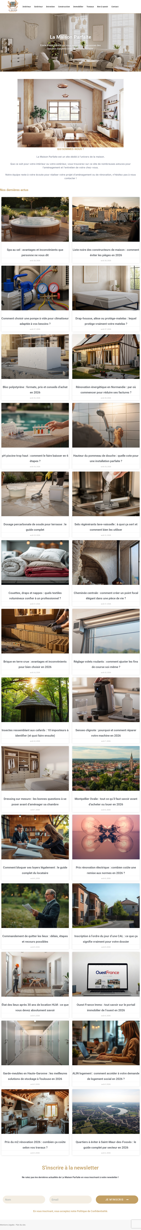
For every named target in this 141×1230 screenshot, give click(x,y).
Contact (115, 6)
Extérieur (38, 6)
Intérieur (27, 6)
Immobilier (78, 6)
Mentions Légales (7, 1225)
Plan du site (20, 1225)
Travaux (90, 6)
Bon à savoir (102, 6)
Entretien (50, 6)
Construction (64, 6)
